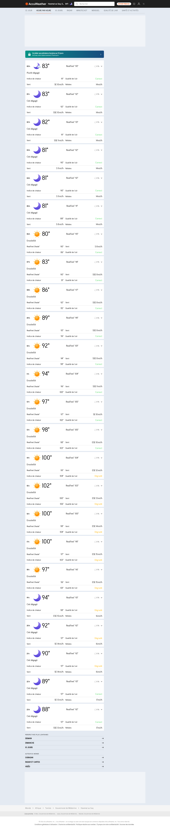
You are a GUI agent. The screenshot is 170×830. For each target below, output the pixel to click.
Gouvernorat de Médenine (66, 808)
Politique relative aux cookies (86, 825)
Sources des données (127, 825)
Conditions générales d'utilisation (46, 825)
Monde (28, 808)
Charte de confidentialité (66, 825)
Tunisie (48, 808)
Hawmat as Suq (87, 808)
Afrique (38, 808)
